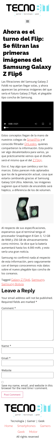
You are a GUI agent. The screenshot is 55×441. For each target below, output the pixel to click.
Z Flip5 (37, 160)
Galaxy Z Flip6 (20, 280)
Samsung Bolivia (12, 284)
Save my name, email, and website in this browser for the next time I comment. (27, 386)
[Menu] (27, 21)
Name (6, 346)
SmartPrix (33, 139)
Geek (21, 432)
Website (6, 370)
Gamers (45, 426)
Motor (33, 432)
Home (9, 426)
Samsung (38, 280)
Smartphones (26, 426)
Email (6, 358)
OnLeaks (30, 144)
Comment (8, 308)
